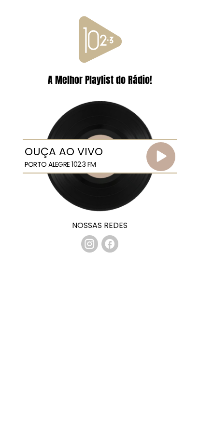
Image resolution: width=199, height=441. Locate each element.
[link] (90, 244)
